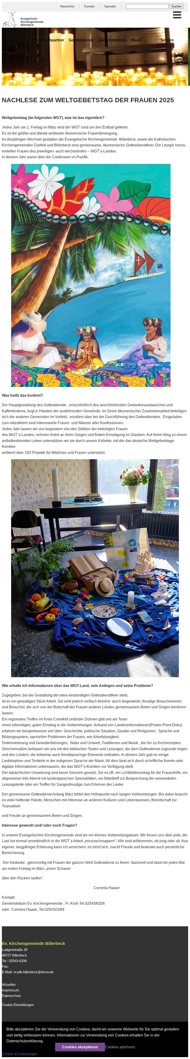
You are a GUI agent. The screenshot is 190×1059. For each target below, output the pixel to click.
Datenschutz (11, 996)
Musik (136, 40)
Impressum (10, 990)
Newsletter (67, 6)
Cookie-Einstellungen (18, 1005)
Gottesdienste (81, 40)
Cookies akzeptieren (80, 1047)
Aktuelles (12, 40)
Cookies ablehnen (120, 1047)
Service (167, 40)
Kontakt (89, 6)
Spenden (110, 6)
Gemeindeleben (112, 40)
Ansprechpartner (49, 40)
